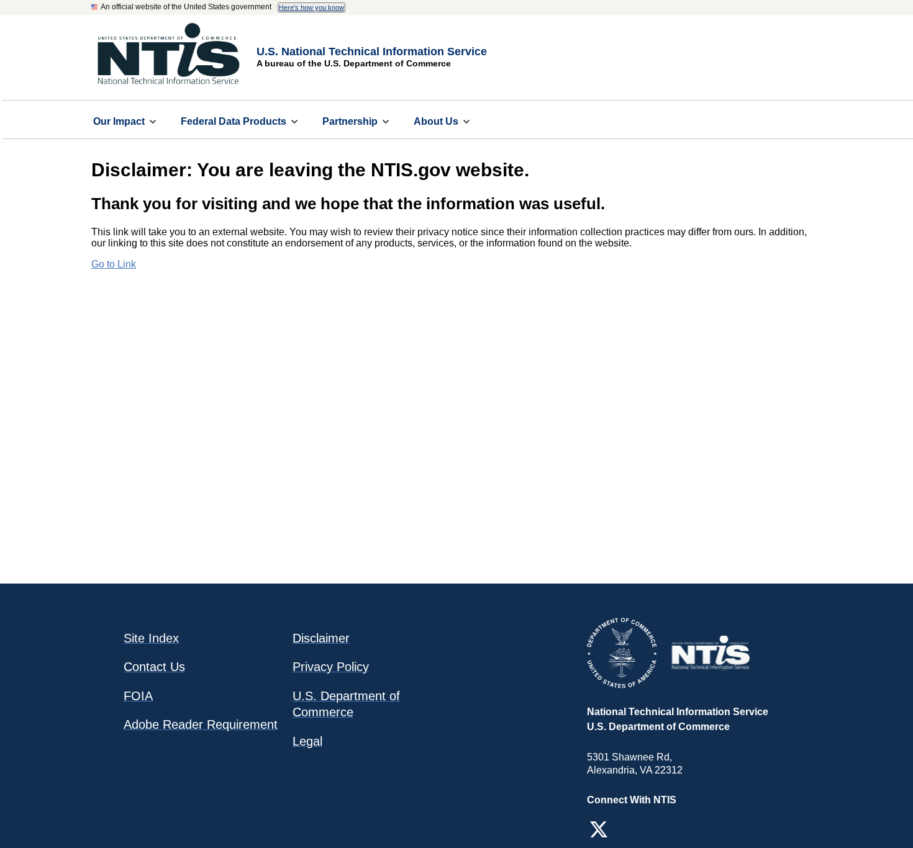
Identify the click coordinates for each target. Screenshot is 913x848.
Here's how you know (311, 7)
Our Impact (119, 121)
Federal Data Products (233, 121)
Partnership (350, 121)
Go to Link (113, 264)
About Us (436, 121)
